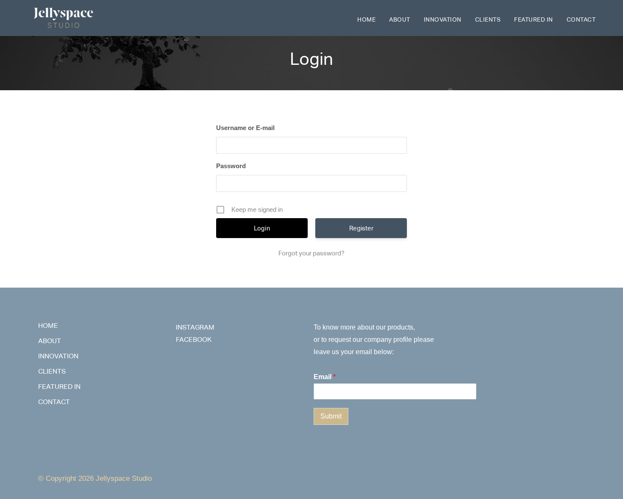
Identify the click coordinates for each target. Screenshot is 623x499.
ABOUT (399, 19)
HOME (366, 19)
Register (361, 228)
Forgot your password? (311, 253)
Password (231, 165)
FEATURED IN (533, 19)
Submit (331, 416)
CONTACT (581, 19)
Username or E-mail (245, 127)
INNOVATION (443, 19)
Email (325, 376)
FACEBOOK (193, 339)
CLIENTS (488, 19)
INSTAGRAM (195, 327)
